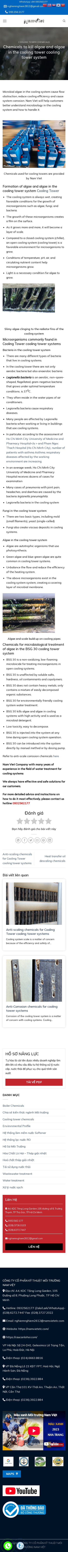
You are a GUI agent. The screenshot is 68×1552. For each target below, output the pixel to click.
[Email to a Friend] (37, 840)
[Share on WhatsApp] (18, 840)
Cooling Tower (48, 191)
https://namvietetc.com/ (33, 1329)
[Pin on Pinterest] (43, 840)
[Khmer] (54, 5)
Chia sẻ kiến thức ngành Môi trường (25, 1112)
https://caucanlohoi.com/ (21, 1337)
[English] (49, 5)
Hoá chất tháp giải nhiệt (18, 1160)
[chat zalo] (20, 1545)
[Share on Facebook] (24, 840)
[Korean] (58, 5)
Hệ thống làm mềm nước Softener (24, 1133)
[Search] (64, 21)
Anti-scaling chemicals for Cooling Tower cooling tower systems (17, 858)
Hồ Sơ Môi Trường (14, 1146)
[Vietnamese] (63, 5)
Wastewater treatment (17, 1173)
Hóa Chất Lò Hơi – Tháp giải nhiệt (25, 1153)
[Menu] (5, 21)
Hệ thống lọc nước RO (17, 1139)
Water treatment (13, 1180)
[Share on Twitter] (31, 840)
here (56, 756)
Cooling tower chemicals (34, 42)
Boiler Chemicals (13, 1105)
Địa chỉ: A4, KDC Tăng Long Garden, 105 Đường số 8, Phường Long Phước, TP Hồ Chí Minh (31, 1295)
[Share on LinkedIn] (50, 840)
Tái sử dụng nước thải (17, 1167)
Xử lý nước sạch (13, 1187)
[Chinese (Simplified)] (45, 5)
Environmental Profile (17, 1126)
